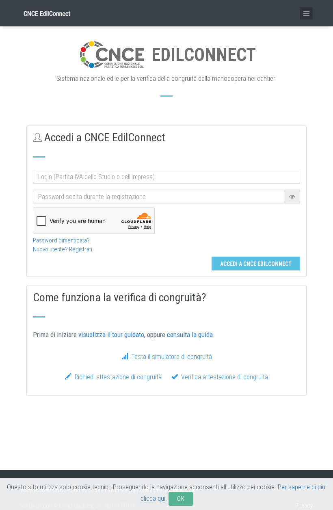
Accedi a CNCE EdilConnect (256, 264)
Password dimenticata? (61, 240)
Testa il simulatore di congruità (170, 357)
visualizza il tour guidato (111, 335)
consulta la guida (190, 335)
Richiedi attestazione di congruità (116, 377)
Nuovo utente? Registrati (62, 249)
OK (180, 499)
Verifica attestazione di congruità (223, 377)
